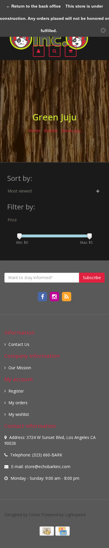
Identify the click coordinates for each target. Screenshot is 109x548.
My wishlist (18, 414)
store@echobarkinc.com (47, 466)
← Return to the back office (33, 6)
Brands (50, 130)
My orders (18, 402)
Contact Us (18, 344)
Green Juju (71, 130)
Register (16, 391)
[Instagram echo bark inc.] (55, 296)
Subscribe (92, 277)
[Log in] (41, 51)
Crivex (34, 514)
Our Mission (19, 367)
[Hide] (103, 30)
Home (34, 130)
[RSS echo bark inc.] (66, 296)
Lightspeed (75, 514)
